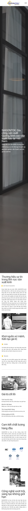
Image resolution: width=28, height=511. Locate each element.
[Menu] (26, 3)
